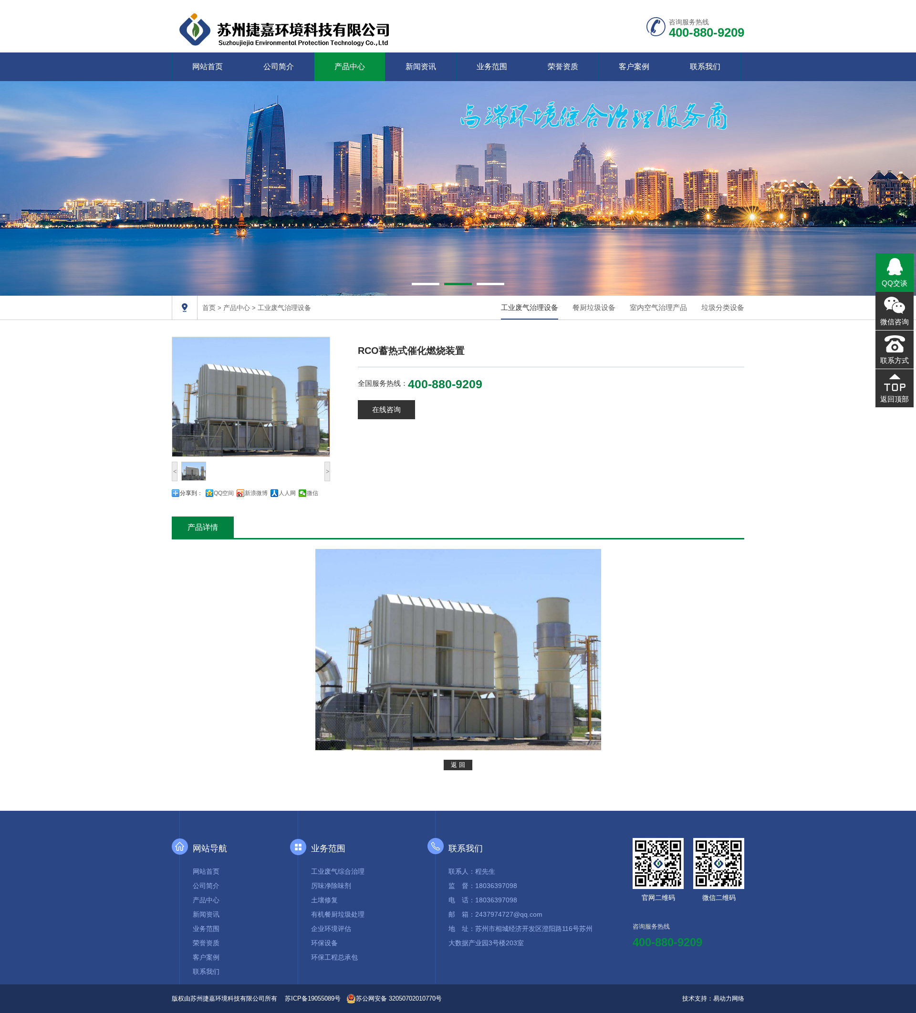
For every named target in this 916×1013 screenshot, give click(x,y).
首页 (209, 307)
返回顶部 (894, 399)
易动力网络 (728, 998)
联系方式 (894, 360)
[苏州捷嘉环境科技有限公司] (286, 28)
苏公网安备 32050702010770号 (399, 998)
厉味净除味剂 (331, 885)
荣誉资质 (563, 66)
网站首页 (207, 66)
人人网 (287, 493)
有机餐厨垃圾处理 (337, 914)
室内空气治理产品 (658, 307)
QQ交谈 (894, 283)
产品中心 (349, 66)
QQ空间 (224, 493)
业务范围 (492, 66)
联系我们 (705, 66)
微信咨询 (894, 322)
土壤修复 (324, 900)
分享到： (191, 493)
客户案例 (634, 66)
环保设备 (324, 943)
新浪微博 (256, 493)
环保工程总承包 (334, 957)
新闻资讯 (421, 66)
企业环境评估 (331, 928)
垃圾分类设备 (722, 307)
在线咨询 (386, 409)
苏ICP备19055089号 (313, 998)
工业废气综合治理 (337, 871)
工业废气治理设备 (284, 307)
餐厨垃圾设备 (593, 307)
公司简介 (278, 66)
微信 (312, 493)
